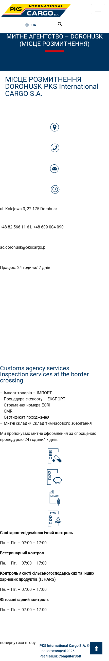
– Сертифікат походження (24, 417)
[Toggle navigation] (98, 9)
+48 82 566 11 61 (15, 227)
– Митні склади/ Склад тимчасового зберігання (46, 423)
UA (33, 25)
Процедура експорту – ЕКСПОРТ (34, 399)
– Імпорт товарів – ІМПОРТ (26, 393)
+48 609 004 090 (48, 227)
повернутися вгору (18, 642)
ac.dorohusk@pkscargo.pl (23, 247)
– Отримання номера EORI (25, 405)
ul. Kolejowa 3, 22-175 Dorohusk (29, 208)
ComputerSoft (70, 656)
